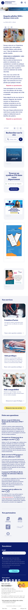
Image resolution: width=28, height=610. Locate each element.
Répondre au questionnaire (14, 85)
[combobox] (11, 139)
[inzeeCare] (14, 256)
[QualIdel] (14, 284)
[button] (25, 3)
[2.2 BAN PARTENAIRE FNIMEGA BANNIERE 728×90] (14, 10)
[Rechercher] (21, 139)
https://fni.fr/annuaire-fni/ (7, 497)
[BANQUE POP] (14, 161)
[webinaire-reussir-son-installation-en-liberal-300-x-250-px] (14, 214)
